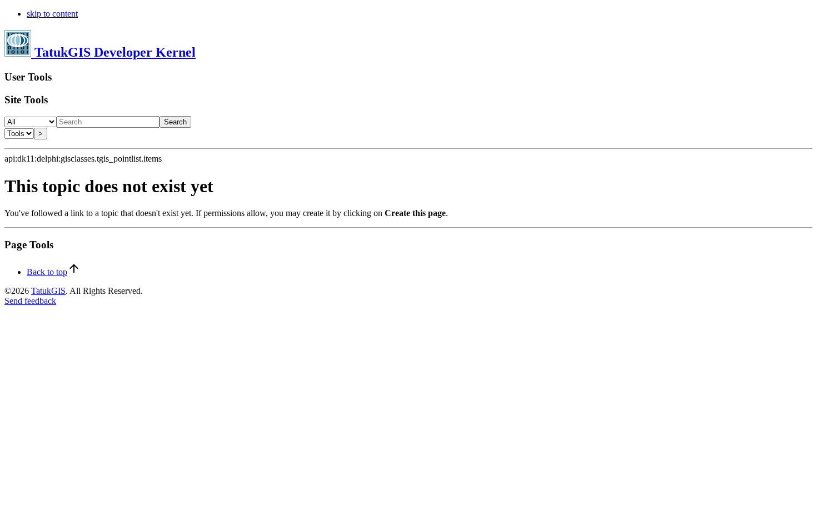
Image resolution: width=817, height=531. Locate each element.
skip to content (52, 13)
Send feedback (30, 300)
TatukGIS (48, 290)
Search (175, 122)
